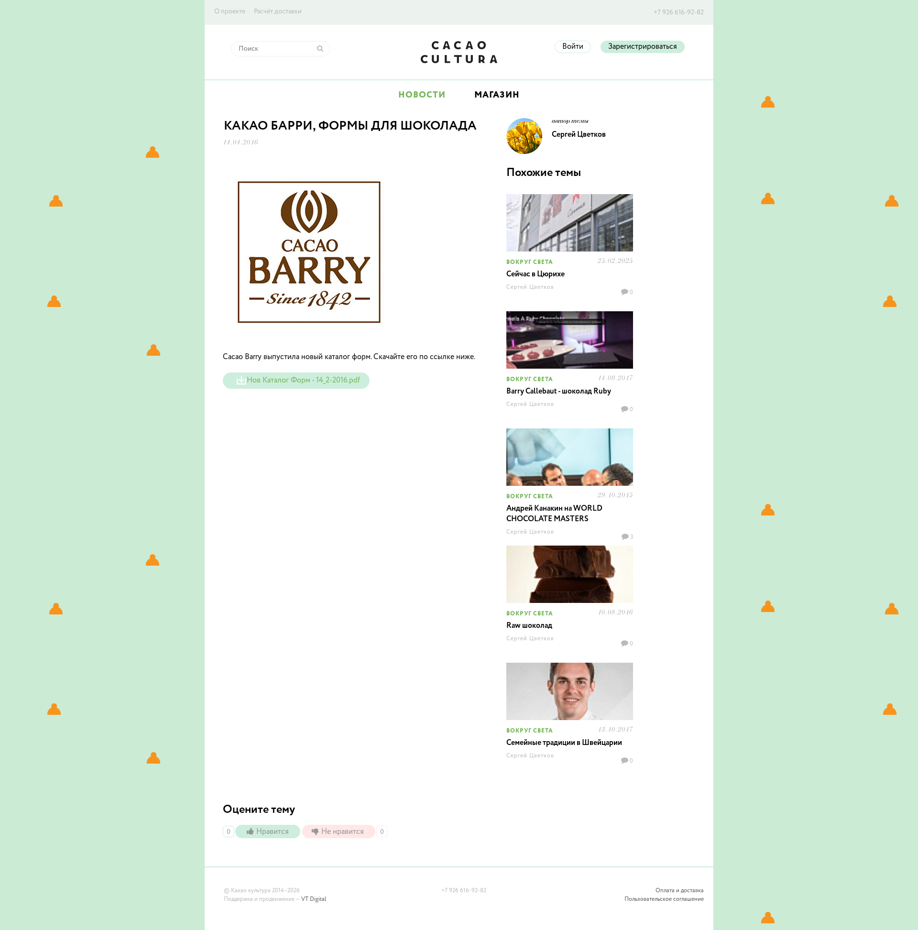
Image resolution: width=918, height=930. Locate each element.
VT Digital (313, 899)
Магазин (497, 95)
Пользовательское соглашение (664, 899)
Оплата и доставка (680, 891)
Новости (422, 95)
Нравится (273, 832)
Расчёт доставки (278, 11)
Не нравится (343, 832)
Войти (572, 47)
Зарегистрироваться (642, 47)
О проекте (229, 11)
